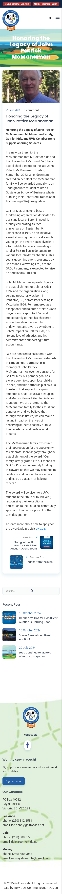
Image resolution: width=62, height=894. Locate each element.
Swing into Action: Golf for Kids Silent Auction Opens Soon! (23, 545)
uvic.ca (40, 528)
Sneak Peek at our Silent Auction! (35, 637)
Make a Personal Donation (45, 3)
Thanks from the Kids (39, 562)
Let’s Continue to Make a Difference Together (35, 654)
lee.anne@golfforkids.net (27, 825)
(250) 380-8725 (22, 837)
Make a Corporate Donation (17, 3)
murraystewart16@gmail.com (30, 858)
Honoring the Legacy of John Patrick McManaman (29, 119)
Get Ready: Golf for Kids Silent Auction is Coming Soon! (38, 620)
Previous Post (37, 557)
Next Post (28, 537)
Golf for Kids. (22, 883)
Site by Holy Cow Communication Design (31, 888)
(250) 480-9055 (22, 854)
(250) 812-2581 (22, 820)
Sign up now (13, 781)
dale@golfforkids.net (24, 841)
